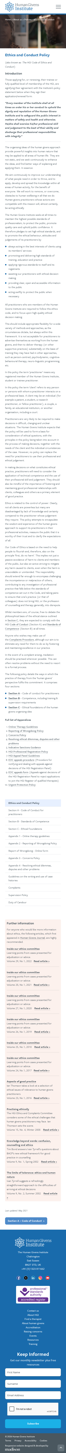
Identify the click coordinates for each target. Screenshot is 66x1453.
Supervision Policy (18, 895)
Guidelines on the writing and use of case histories (30, 878)
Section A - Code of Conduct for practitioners (26, 812)
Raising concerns (33, 1331)
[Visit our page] (18, 1278)
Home (8, 19)
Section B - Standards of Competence (28, 821)
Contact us (33, 1310)
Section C (13, 620)
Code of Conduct (19, 624)
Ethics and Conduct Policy (23, 803)
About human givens (33, 1323)
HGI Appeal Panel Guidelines (24, 755)
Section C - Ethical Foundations (25, 829)
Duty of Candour (17, 902)
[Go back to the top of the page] (61, 1448)
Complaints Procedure (21, 639)
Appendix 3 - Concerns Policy (24, 858)
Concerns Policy (17, 735)
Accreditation (33, 1327)
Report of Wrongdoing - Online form (28, 851)
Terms (8, 1440)
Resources (33, 1339)
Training (33, 1344)
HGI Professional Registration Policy (28, 751)
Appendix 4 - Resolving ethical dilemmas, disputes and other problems (29, 867)
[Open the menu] (58, 6)
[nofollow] (33, 1295)
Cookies (43, 1440)
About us (17, 19)
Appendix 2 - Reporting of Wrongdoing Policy (32, 843)
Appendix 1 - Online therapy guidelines (29, 836)
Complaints (14, 887)
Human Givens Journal (32, 938)
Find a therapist (33, 1319)
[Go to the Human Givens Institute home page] (22, 7)
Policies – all (30, 19)
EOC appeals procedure (21, 760)
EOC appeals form (18, 772)
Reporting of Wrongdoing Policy (25, 731)
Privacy (18, 1440)
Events (33, 1335)
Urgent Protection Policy (22, 784)
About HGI (33, 1315)
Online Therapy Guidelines (23, 727)
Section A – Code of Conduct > (26, 1221)
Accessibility (30, 1440)
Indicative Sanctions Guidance (24, 747)
